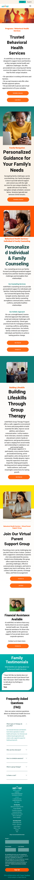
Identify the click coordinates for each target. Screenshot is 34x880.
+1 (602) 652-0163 (17, 799)
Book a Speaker (17, 817)
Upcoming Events (17, 820)
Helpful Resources (17, 822)
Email (7, 838)
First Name (8, 846)
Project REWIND (17, 808)
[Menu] (30, 6)
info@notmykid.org (17, 800)
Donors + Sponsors (16, 824)
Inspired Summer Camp (17, 814)
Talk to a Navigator (16, 815)
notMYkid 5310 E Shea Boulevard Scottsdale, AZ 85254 (17, 793)
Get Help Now (17, 804)
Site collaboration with (17, 875)
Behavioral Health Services (17, 806)
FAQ (17, 831)
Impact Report (17, 826)
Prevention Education (17, 810)
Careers (17, 830)
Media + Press (17, 828)
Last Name (21, 846)
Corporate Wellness (17, 812)
